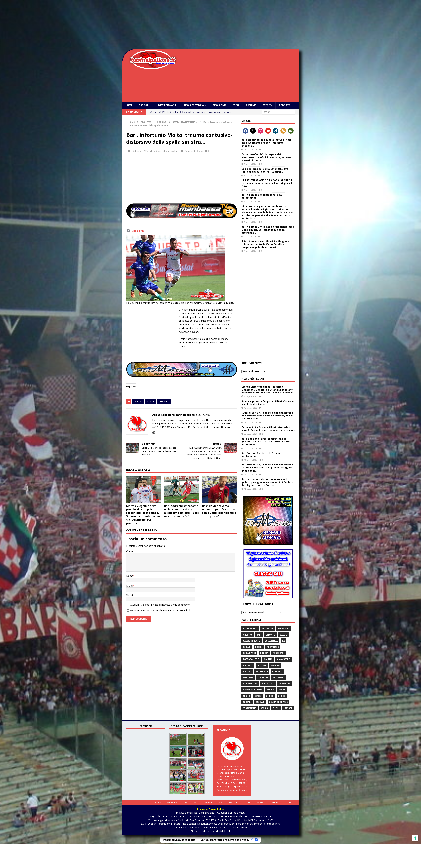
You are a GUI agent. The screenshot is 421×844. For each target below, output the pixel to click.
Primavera (284, 683)
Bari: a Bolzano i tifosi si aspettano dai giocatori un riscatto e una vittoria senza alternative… (266, 441)
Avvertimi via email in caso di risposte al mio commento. (160, 604)
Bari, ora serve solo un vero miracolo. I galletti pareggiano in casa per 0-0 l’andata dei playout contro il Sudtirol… (267, 482)
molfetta (263, 677)
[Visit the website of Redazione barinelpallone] (153, 432)
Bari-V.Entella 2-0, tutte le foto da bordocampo (261, 196)
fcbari (258, 647)
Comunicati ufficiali (193, 150)
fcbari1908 (273, 647)
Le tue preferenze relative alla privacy (225, 839)
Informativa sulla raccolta (179, 839)
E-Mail (129, 585)
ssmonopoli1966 (278, 702)
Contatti (285, 105)
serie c (258, 696)
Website (130, 595)
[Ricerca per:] (278, 112)
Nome (129, 575)
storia (264, 708)
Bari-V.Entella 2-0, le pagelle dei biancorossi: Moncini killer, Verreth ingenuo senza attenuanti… (267, 229)
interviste (262, 671)
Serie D (270, 696)
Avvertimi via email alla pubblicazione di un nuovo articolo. (161, 610)
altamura (267, 628)
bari (259, 634)
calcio (283, 634)
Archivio (251, 105)
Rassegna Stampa (252, 689)
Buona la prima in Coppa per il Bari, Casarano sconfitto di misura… (267, 403)
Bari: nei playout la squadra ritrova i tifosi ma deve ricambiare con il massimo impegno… (266, 142)
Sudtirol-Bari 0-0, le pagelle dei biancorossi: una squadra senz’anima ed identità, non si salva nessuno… (267, 415)
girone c (248, 665)
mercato (248, 677)
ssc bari (260, 702)
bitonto (270, 634)
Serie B (270, 689)
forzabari (278, 653)
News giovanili (167, 105)
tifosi (275, 708)
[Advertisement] (210, 25)
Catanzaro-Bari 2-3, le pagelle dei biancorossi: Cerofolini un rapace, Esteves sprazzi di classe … (266, 157)
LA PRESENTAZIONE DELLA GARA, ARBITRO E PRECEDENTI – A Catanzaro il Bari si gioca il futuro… (267, 183)
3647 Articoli (205, 414)
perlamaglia (250, 683)
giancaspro (283, 659)
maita (138, 401)
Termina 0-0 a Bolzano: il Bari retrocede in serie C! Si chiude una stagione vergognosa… (268, 429)
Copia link (138, 230)
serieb (150, 401)
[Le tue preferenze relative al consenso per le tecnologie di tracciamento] (415, 838)
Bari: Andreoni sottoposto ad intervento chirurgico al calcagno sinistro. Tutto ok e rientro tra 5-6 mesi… (181, 511)
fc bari (247, 647)
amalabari (283, 628)
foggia (264, 653)
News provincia (194, 105)
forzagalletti (251, 659)
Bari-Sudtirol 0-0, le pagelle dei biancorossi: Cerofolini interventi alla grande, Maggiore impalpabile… (267, 467)
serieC (246, 696)
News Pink (219, 105)
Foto (236, 105)
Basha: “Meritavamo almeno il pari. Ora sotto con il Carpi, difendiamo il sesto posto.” (219, 511)
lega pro (277, 671)
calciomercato (251, 640)
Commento (132, 551)
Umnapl (288, 708)
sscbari (164, 401)
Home (128, 105)
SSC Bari (144, 105)
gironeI (261, 665)
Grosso (247, 671)
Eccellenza (271, 640)
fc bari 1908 (249, 653)
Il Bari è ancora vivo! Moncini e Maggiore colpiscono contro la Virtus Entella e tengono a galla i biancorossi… (265, 244)
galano (268, 659)
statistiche (249, 708)
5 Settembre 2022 (139, 150)
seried (281, 696)
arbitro (247, 634)
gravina (275, 665)
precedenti (268, 683)
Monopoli (279, 677)
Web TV (267, 105)
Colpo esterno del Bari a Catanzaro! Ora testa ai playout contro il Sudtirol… (264, 170)
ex (283, 640)
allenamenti (250, 628)
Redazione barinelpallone (166, 150)
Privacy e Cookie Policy (210, 809)
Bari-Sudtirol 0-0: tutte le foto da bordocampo (261, 455)
